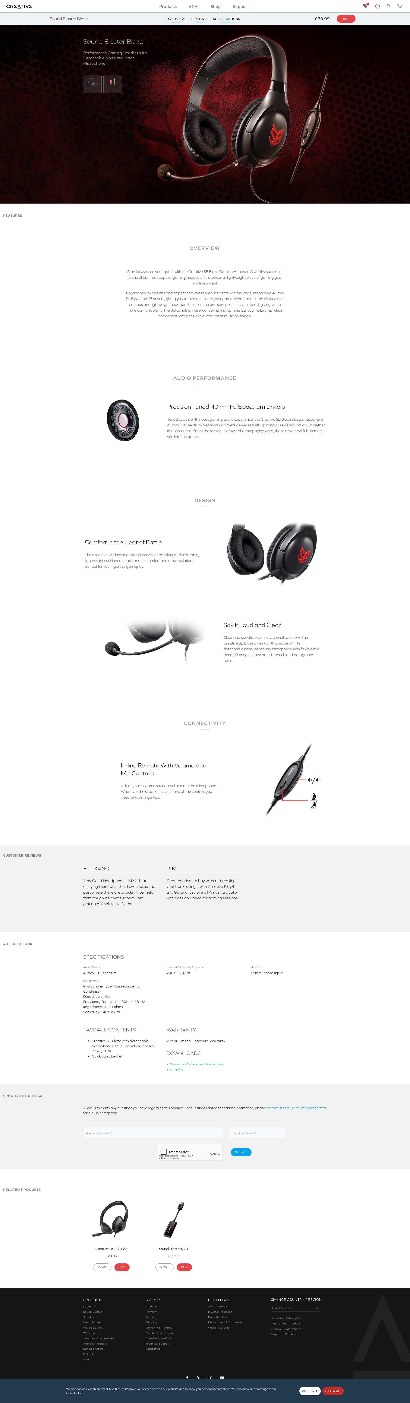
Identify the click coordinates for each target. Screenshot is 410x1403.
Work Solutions (93, 1327)
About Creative (218, 1306)
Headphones (91, 1322)
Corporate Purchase (284, 1334)
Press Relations (218, 1317)
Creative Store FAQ (159, 1338)
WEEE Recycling (219, 1327)
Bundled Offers (93, 1348)
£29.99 (111, 1256)
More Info (310, 1391)
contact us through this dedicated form (296, 1108)
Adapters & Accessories (99, 1338)
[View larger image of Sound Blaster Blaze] (92, 84)
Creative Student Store (286, 1328)
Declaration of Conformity (225, 1322)
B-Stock (88, 1354)
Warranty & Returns (159, 1327)
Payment (152, 1311)
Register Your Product (285, 1323)
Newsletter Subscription (286, 1318)
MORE (102, 1267)
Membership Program (160, 1333)
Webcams (89, 1333)
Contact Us (153, 1348)
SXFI (194, 6)
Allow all (333, 1391)
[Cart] (399, 6)
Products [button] (168, 6)
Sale (86, 1359)
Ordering (152, 1317)
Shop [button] (216, 6)
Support (241, 6)
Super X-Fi (90, 1306)
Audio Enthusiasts (95, 1343)
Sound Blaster (92, 1311)
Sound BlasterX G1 (173, 1249)
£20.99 (174, 1256)
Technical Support (158, 1343)
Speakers (89, 1317)
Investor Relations (220, 1311)
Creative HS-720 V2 (111, 1249)
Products (152, 1306)
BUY (122, 1267)
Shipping (151, 1322)
